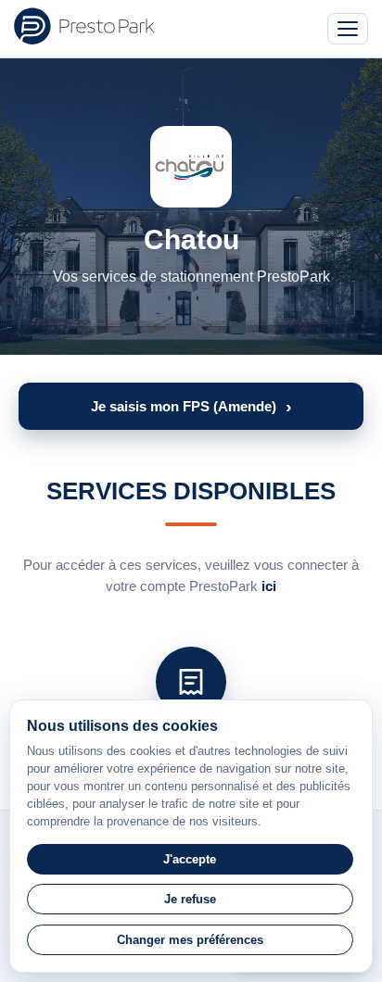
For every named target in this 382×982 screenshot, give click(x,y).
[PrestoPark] (84, 26)
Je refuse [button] (190, 899)
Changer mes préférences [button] (190, 940)
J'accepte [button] (189, 859)
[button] (191, 406)
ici (268, 586)
